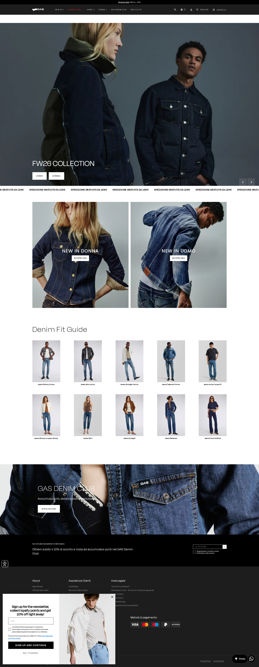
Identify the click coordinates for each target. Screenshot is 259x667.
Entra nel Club (49, 508)
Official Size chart (40, 590)
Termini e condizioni (120, 586)
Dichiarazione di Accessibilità (124, 605)
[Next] (251, 182)
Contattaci (73, 586)
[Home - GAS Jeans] (38, 10)
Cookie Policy (219, 661)
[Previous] (243, 182)
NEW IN (58, 10)
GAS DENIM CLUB (119, 10)
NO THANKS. (31, 653)
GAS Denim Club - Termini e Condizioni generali (132, 590)
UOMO (39, 176)
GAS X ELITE (136, 10)
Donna (102, 10)
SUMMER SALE (74, 10)
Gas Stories (37, 586)
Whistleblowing (118, 601)
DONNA (56, 176)
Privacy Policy (205, 661)
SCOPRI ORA (80, 258)
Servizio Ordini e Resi (78, 590)
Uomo (90, 10)
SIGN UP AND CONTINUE (30, 645)
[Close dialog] (112, 597)
